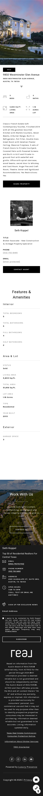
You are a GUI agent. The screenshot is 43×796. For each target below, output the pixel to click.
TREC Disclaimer (21, 747)
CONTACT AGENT (21, 269)
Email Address (10, 611)
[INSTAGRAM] (18, 759)
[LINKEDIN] (24, 759)
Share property (21, 184)
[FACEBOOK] (11, 759)
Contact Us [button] (21, 530)
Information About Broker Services (21, 741)
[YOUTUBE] (31, 759)
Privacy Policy (11, 631)
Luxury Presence (27, 767)
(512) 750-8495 (10, 253)
